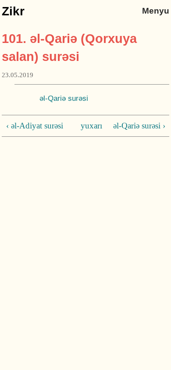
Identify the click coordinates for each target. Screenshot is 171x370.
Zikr (13, 11)
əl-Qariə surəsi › (139, 125)
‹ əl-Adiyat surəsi (34, 125)
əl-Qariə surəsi (63, 98)
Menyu (155, 10)
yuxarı (84, 125)
